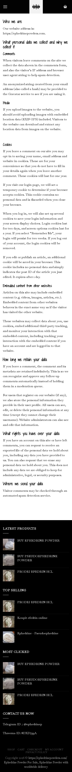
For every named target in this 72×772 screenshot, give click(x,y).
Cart (21, 749)
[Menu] (5, 6)
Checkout (34, 749)
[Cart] (65, 7)
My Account (54, 749)
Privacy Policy (36, 752)
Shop (11, 749)
